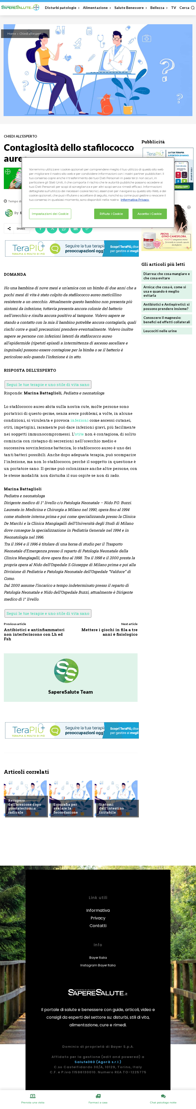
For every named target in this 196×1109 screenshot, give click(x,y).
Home (11, 33)
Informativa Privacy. (135, 200)
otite (79, 434)
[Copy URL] (87, 228)
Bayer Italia (98, 957)
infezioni (79, 420)
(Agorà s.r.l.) (108, 1062)
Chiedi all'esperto (31, 33)
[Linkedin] (75, 228)
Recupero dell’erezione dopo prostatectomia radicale (24, 806)
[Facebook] (40, 228)
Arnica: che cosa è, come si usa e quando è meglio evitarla (164, 291)
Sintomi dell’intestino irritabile (111, 808)
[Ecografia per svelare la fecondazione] (70, 798)
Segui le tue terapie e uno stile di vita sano (48, 384)
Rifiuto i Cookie (111, 213)
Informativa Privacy (98, 914)
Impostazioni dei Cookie (50, 213)
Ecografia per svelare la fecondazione (66, 808)
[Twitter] (52, 228)
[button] (187, 7)
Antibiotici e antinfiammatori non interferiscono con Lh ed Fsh (34, 634)
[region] (98, 192)
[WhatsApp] (64, 228)
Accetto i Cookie (150, 213)
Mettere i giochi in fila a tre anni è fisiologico (109, 632)
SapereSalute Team (70, 691)
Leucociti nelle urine (160, 331)
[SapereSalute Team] (9, 213)
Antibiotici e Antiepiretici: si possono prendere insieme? (166, 306)
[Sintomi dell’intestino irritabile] (116, 798)
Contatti (98, 926)
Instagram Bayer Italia (98, 965)
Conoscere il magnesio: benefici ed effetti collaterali (166, 320)
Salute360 (85, 1062)
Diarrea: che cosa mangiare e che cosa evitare (166, 276)
